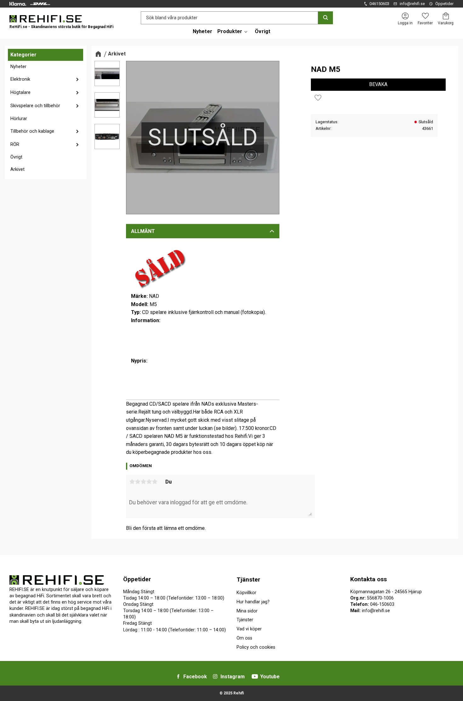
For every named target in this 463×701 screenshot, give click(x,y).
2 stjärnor (137, 481)
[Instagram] (215, 676)
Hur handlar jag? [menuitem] (253, 602)
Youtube (270, 677)
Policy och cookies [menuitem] (256, 647)
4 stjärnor (149, 481)
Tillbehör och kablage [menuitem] (32, 131)
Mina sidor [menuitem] (247, 611)
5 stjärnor (154, 481)
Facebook (195, 677)
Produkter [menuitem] (229, 31)
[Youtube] (255, 676)
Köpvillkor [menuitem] (246, 592)
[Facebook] (178, 676)
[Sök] (325, 17)
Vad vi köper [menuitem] (249, 629)
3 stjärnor (143, 481)
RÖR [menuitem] (14, 144)
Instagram (232, 677)
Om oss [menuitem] (244, 638)
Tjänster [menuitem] (248, 579)
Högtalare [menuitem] (20, 92)
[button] (425, 16)
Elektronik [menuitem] (20, 79)
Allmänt (143, 231)
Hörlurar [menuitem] (18, 118)
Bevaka (378, 84)
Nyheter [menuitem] (202, 31)
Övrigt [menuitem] (262, 31)
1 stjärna (132, 481)
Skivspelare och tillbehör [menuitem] (35, 105)
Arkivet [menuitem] (17, 169)
